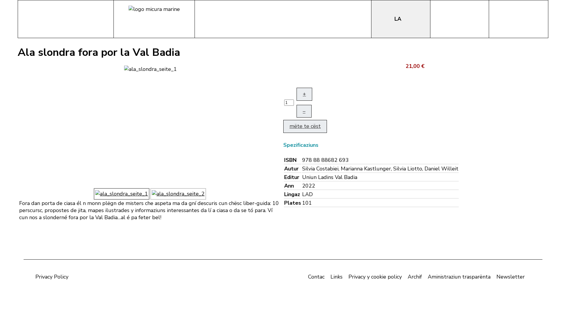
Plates (292, 202)
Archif (415, 276)
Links (336, 276)
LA (398, 18)
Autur (291, 168)
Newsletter (510, 276)
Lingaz (292, 194)
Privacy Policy (51, 276)
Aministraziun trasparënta (459, 276)
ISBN (290, 160)
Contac (316, 276)
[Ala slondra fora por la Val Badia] (150, 68)
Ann (289, 185)
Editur (291, 177)
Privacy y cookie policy (375, 276)
